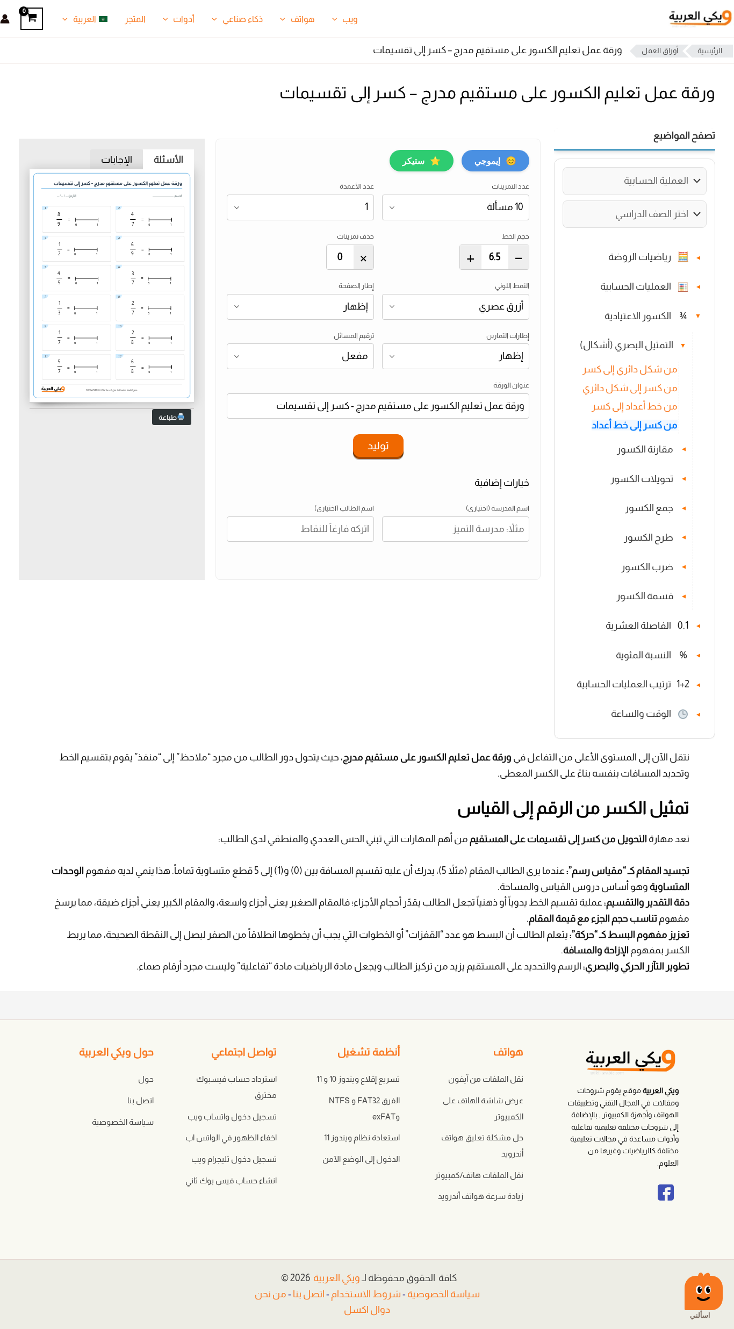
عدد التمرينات (510, 186)
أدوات (184, 19)
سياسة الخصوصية (123, 1121)
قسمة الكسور (644, 596)
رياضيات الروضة (639, 257)
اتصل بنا (140, 1100)
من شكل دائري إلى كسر (630, 369)
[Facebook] (666, 1202)
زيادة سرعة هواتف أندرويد (480, 1196)
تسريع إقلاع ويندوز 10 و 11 (358, 1078)
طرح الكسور (648, 537)
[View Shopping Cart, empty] (31, 19)
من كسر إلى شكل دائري (630, 388)
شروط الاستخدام (366, 1294)
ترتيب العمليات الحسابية (624, 684)
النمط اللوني (512, 286)
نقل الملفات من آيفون (485, 1078)
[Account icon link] (5, 19)
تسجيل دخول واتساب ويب (232, 1116)
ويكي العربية (336, 1278)
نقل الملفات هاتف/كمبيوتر (479, 1175)
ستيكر (421, 161)
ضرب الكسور (647, 567)
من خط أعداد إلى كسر (635, 406)
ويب (350, 19)
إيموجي (495, 161)
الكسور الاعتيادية (638, 316)
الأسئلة (168, 159)
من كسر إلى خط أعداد (635, 425)
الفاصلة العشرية (638, 625)
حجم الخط (515, 236)
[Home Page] (613, 1064)
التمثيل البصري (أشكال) (626, 345)
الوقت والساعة (641, 714)
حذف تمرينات (355, 236)
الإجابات (116, 159)
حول (146, 1078)
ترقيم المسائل (354, 336)
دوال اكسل (367, 1309)
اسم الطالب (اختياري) (344, 508)
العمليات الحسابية (635, 286)
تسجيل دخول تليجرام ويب (234, 1158)
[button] (337, 19)
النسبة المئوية (643, 655)
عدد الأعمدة (357, 186)
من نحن (270, 1294)
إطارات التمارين (507, 336)
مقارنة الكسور (645, 449)
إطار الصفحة (356, 286)
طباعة (168, 417)
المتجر (135, 19)
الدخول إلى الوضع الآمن (361, 1158)
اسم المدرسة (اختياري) (497, 508)
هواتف (303, 19)
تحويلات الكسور (641, 478)
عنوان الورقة (511, 385)
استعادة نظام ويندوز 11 (362, 1137)
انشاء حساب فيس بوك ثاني (231, 1180)
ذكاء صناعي (242, 19)
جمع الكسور (649, 508)
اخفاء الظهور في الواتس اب (231, 1137)
